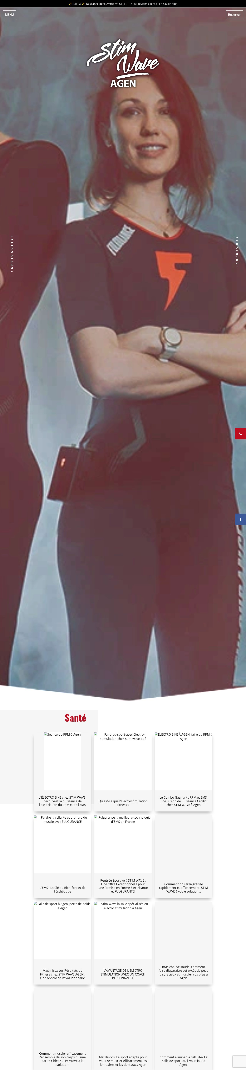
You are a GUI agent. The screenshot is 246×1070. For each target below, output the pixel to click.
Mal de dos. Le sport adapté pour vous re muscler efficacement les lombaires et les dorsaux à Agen (123, 1061)
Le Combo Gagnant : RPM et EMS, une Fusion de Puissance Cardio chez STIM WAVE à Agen (184, 801)
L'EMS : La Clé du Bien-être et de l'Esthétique (63, 889)
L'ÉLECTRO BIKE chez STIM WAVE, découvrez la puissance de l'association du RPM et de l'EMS (62, 801)
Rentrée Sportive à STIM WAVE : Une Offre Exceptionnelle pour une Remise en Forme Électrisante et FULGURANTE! (123, 886)
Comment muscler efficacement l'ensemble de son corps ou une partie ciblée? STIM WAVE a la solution (62, 1059)
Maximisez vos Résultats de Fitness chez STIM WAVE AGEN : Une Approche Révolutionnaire (62, 974)
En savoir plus (168, 4)
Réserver (234, 14)
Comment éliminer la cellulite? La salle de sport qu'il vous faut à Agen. (183, 1061)
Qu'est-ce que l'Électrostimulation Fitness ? (123, 803)
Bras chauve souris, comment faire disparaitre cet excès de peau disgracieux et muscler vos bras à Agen (184, 972)
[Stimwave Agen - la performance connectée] (123, 61)
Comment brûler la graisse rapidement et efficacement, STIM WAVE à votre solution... (183, 887)
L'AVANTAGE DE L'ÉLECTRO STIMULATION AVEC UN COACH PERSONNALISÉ (123, 974)
